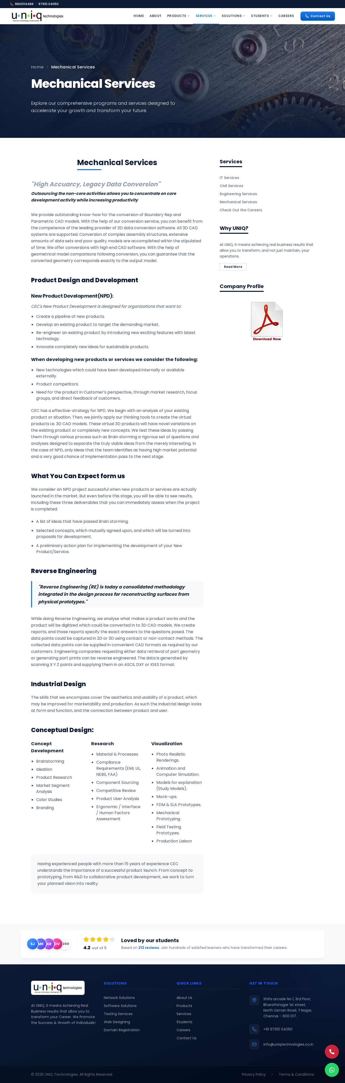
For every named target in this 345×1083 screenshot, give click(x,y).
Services (204, 16)
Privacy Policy (254, 1074)
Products (176, 16)
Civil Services (231, 185)
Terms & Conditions (296, 1074)
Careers (286, 16)
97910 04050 (48, 4)
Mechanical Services (238, 201)
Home (139, 16)
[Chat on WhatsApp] (332, 1070)
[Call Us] (332, 1052)
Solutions (232, 16)
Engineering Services (238, 193)
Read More (233, 267)
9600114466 (24, 4)
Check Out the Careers (241, 210)
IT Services (229, 177)
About (156, 16)
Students (260, 16)
